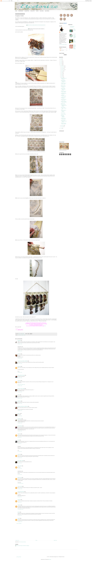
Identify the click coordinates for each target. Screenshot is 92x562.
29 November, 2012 (20, 483)
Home (36, 540)
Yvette (19, 394)
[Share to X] (29, 333)
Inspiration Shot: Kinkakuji (63, 97)
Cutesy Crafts (20, 486)
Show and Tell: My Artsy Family (63, 99)
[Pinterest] (68, 16)
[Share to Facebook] (30, 333)
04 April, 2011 (20, 437)
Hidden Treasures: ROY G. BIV (63, 83)
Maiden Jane (19, 477)
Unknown (19, 366)
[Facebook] (61, 16)
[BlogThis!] (28, 333)
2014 (61, 61)
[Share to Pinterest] (31, 333)
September (62, 69)
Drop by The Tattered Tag (21, 384)
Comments (62, 50)
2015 (61, 59)
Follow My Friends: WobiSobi (63, 93)
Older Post (55, 540)
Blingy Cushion (63, 85)
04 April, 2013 (20, 496)
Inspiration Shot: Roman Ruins (63, 118)
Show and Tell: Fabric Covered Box (63, 108)
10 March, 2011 (20, 410)
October (62, 68)
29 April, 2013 (20, 502)
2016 (61, 58)
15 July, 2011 (19, 443)
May (61, 74)
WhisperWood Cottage (21, 375)
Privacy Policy (19, 556)
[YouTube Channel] (64, 20)
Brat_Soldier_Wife (20, 460)
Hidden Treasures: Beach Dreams (63, 123)
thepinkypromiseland (21, 491)
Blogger (50, 559)
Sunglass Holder (63, 114)
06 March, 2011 (20, 372)
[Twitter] (71, 16)
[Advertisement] (36, 532)
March (62, 77)
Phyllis (19, 518)
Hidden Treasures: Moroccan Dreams (63, 111)
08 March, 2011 (20, 398)
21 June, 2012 (20, 451)
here (45, 325)
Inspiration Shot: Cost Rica (63, 87)
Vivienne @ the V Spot (21, 388)
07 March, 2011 (20, 385)
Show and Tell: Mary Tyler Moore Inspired (64, 121)
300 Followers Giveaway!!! (72, 26)
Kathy (18, 512)
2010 (61, 128)
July (61, 72)
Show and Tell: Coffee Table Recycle (63, 89)
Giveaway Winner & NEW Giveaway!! (75, 36)
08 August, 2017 (20, 521)
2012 (61, 63)
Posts (61, 48)
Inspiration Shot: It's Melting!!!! (63, 78)
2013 (61, 62)
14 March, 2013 (20, 488)
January (62, 126)
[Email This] (27, 333)
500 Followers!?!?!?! (75, 30)
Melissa (19, 413)
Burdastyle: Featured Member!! (62, 116)
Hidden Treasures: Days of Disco (63, 91)
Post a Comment (19, 523)
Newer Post (17, 540)
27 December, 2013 (20, 509)
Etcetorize (61, 32)
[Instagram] (61, 20)
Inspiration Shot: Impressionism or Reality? (64, 105)
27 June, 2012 (20, 468)
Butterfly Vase (63, 103)
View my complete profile (63, 44)
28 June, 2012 (20, 474)
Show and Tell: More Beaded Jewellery (63, 81)
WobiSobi (19, 340)
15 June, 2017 (20, 515)
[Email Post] (26, 333)
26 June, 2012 (20, 457)
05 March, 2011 (20, 358)
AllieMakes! (19, 418)
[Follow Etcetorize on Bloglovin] (63, 23)
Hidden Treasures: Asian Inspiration (64, 101)
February (62, 125)
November (62, 67)
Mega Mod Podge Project (75, 40)
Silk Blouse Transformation (63, 95)
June (62, 73)
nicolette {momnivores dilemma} (23, 406)
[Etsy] (64, 16)
